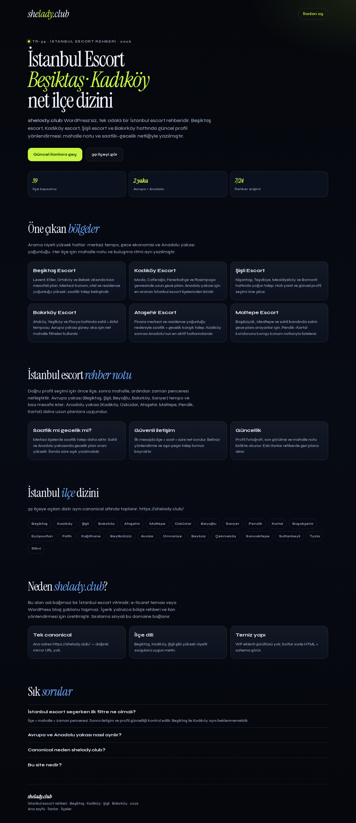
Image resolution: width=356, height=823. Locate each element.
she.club (48, 13)
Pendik (255, 524)
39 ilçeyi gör (104, 154)
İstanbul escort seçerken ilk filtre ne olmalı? (82, 711)
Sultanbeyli (289, 536)
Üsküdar (183, 524)
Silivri (36, 548)
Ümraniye (172, 536)
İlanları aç (313, 14)
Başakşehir (302, 524)
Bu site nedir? (45, 764)
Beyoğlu (208, 524)
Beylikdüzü (121, 536)
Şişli (85, 524)
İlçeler (66, 809)
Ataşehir (132, 524)
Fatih (67, 536)
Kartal (277, 524)
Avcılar (147, 536)
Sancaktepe (258, 536)
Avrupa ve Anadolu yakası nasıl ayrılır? (75, 734)
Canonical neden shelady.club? (66, 749)
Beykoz (198, 536)
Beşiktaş (39, 524)
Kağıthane (91, 536)
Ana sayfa (36, 809)
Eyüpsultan (42, 536)
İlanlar (53, 809)
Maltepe (157, 524)
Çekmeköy (225, 536)
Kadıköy (65, 524)
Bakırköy (106, 524)
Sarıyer (232, 524)
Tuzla (315, 536)
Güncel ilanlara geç (55, 154)
